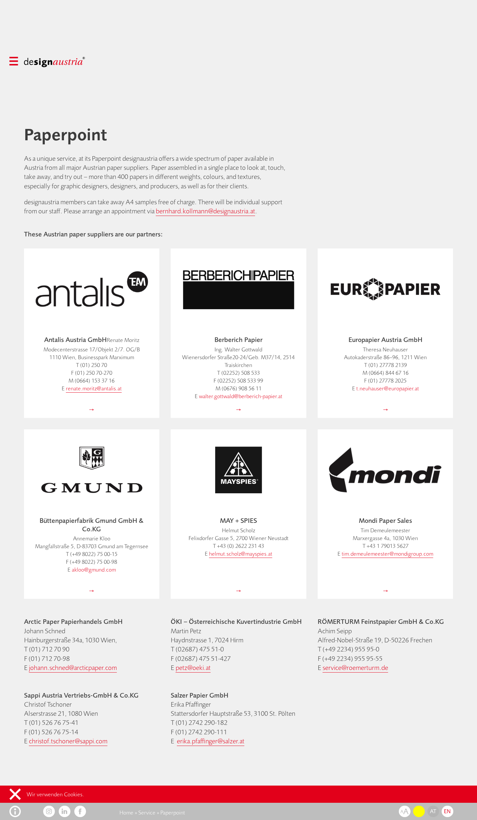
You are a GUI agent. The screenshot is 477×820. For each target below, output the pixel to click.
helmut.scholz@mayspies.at (240, 554)
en (447, 811)
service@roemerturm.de (355, 667)
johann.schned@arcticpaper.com (73, 667)
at (433, 811)
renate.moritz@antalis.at (94, 388)
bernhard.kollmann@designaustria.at (205, 211)
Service (146, 812)
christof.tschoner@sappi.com (68, 741)
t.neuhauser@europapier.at (387, 388)
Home (126, 812)
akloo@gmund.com (94, 570)
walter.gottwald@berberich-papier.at (240, 396)
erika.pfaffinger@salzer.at (210, 741)
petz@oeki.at (193, 667)
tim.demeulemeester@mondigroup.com (387, 554)
